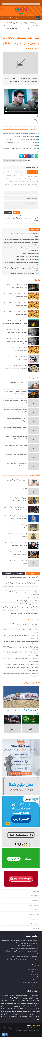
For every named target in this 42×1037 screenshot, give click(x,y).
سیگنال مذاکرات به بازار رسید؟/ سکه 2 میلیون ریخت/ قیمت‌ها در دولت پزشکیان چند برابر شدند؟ (15, 323)
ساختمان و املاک (33, 377)
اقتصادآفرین (34, 974)
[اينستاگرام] (6, 1034)
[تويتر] (21, 156)
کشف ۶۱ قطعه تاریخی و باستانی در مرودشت (26, 136)
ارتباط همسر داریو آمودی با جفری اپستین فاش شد (25, 956)
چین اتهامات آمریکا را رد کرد (30, 253)
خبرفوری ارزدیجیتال (33, 969)
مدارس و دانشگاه (33, 620)
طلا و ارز (37, 280)
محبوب (20, 573)
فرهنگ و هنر (35, 475)
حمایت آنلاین (34, 972)
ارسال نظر (16, 212)
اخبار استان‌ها (34, 26)
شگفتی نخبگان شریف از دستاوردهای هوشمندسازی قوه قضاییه (21, 239)
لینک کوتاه (28, 160)
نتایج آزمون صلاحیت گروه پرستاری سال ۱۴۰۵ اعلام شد (23, 624)
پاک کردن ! (8, 212)
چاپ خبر (8, 28)
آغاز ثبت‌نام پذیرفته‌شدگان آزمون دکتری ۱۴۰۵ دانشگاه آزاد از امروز (20, 673)
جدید (33, 573)
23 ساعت (31, 650)
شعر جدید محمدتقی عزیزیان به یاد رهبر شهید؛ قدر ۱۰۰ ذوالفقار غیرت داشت (21, 43)
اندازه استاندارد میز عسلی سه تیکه (18, 382)
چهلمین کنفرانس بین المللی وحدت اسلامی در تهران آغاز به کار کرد (20, 607)
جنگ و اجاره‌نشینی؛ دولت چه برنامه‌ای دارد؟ (15, 427)
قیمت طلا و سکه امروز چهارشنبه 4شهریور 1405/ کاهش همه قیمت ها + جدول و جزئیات (16, 341)
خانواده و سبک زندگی (32, 682)
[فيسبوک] (29, 156)
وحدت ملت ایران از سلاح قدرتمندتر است (27, 256)
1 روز (28, 656)
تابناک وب (29, 1025)
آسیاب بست (34, 977)
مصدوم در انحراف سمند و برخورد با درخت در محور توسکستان (21, 139)
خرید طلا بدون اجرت (32, 980)
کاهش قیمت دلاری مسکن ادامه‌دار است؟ (16, 454)
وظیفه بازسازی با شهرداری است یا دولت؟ (16, 445)
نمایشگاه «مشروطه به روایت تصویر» (17, 489)
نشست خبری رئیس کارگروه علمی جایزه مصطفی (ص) (23, 665)
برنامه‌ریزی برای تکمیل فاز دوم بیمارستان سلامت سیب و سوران (22, 711)
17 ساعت (31, 632)
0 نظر (16, 28)
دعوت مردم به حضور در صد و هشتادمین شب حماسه (24, 273)
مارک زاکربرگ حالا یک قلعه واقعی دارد (28, 946)
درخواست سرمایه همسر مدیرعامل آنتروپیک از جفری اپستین (22, 959)
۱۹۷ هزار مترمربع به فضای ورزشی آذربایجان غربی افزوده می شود (20, 133)
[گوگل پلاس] (25, 156)
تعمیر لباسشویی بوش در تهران (30, 982)
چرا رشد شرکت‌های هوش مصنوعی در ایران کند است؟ (24, 948)
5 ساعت (34, 627)
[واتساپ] (36, 156)
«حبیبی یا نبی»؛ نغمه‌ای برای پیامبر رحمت (16, 480)
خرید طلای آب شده (33, 985)
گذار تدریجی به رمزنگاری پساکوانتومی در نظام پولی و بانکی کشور (21, 635)
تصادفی (8, 573)
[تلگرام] (32, 156)
